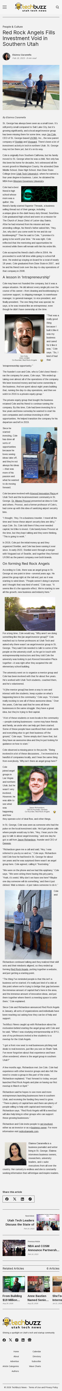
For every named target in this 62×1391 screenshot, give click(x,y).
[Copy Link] (30, 1199)
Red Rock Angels (19, 969)
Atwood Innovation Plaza (43, 493)
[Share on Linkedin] (22, 1199)
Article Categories (11, 1366)
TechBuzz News (19, 1387)
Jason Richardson (27, 840)
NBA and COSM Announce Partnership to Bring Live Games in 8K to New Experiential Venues (43, 1248)
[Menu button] (5, 7)
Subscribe (36, 1361)
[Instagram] (16, 1340)
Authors (15, 1371)
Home (16, 1351)
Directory (37, 1356)
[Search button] (57, 7)
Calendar (37, 1351)
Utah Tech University (26, 174)
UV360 (33, 138)
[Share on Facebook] (7, 1199)
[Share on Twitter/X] (14, 1199)
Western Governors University (28, 181)
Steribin (19, 142)
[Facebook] (4, 1340)
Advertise (14, 1361)
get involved (46, 1124)
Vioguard (32, 142)
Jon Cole (51, 134)
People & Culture (13, 26)
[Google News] (29, 1340)
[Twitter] (10, 1340)
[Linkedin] (23, 1340)
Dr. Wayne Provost (21, 501)
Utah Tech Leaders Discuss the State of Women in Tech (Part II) (19, 1223)
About (16, 1356)
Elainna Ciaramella (21, 55)
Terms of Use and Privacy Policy (43, 1387)
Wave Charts (35, 1366)
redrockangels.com (28, 1131)
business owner (39, 1127)
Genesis (7, 843)
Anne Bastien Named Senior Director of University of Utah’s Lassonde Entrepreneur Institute (37, 1298)
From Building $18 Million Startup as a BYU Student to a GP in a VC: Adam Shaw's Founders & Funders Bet (13, 1298)
